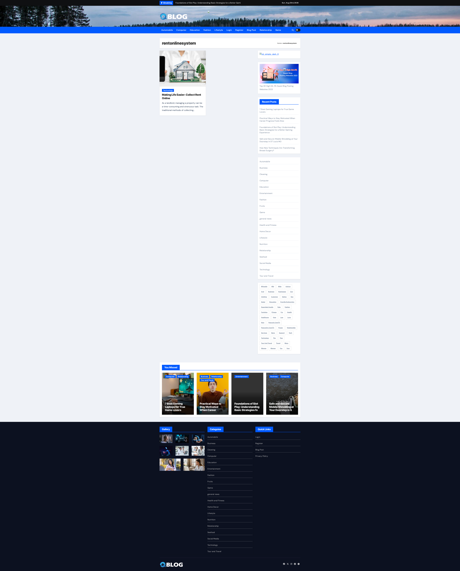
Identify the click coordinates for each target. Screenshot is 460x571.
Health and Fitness (268, 225)
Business (264, 168)
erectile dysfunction (287, 302)
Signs (273, 333)
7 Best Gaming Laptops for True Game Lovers (175, 407)
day (292, 297)
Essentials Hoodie (267, 307)
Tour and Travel (266, 276)
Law (281, 317)
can (291, 292)
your (288, 348)
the (274, 338)
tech (290, 333)
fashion (287, 307)
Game (278, 30)
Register (239, 30)
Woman (263, 348)
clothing (264, 297)
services (264, 333)
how (274, 317)
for (282, 312)
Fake (279, 307)
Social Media (265, 263)
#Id (272, 286)
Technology (168, 90)
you (281, 348)
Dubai (263, 302)
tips (281, 338)
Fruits (262, 206)
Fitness (274, 312)
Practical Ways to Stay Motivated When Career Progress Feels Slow (277, 119)
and (262, 292)
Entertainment (266, 193)
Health (289, 312)
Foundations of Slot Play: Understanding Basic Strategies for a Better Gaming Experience (277, 130)
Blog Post (251, 30)
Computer (181, 30)
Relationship (266, 30)
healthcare (265, 317)
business (271, 292)
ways (286, 343)
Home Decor (265, 231)
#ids (279, 286)
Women (273, 348)
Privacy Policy (261, 456)
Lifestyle (219, 30)
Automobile (167, 30)
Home (279, 43)
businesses (282, 292)
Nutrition (263, 244)
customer (274, 297)
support (282, 333)
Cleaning (263, 174)
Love (289, 317)
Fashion (207, 30)
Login (229, 30)
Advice (288, 286)
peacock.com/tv (274, 323)
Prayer (280, 328)
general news (265, 218)
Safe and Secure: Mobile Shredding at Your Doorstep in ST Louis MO (279, 140)
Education (195, 30)
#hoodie (264, 286)
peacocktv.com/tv (267, 328)
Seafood (263, 257)
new (262, 323)
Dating (284, 297)
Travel (278, 343)
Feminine (264, 312)
